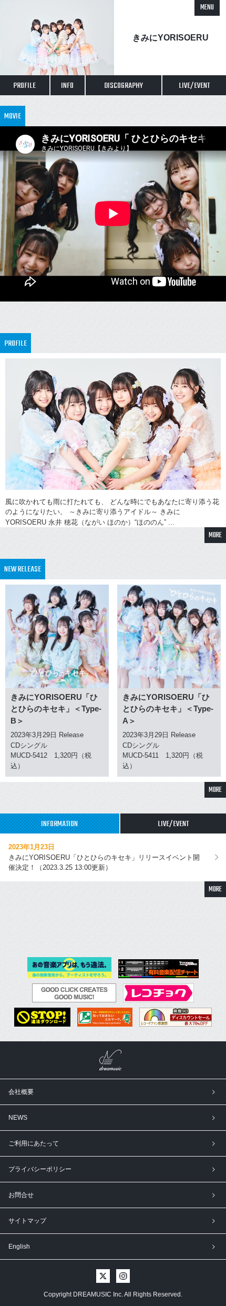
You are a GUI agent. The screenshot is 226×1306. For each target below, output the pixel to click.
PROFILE (24, 85)
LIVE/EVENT (194, 85)
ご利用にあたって (33, 1143)
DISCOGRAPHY (123, 85)
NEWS (17, 1117)
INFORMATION (59, 824)
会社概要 (21, 1092)
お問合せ (21, 1195)
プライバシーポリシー (39, 1169)
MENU (207, 8)
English (19, 1246)
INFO (67, 85)
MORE (215, 535)
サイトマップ (27, 1220)
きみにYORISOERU (170, 37)
